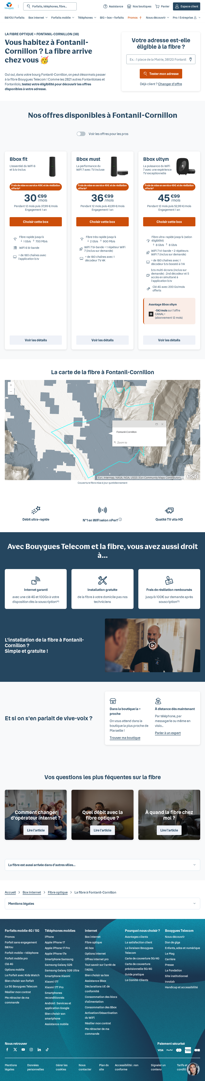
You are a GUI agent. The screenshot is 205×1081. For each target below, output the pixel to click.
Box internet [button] (36, 17)
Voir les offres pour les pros (108, 134)
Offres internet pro (97, 959)
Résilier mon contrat (18, 992)
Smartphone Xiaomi (57, 976)
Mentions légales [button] (21, 903)
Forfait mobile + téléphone (21, 952)
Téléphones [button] (85, 17)
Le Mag (169, 953)
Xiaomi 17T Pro (54, 987)
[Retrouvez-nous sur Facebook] (7, 1050)
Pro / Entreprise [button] (183, 17)
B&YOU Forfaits (14, 17)
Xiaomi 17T (51, 981)
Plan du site (104, 1067)
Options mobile (14, 969)
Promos (133, 17)
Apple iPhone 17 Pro (57, 948)
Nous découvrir (175, 936)
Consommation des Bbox (101, 1007)
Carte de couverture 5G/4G (142, 958)
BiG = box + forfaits (112, 17)
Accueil (10, 892)
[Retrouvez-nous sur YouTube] (23, 1050)
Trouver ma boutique (125, 737)
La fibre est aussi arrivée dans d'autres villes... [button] (41, 865)
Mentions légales (11, 1067)
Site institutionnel (176, 976)
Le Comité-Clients (136, 980)
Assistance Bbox (95, 980)
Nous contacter (85, 1067)
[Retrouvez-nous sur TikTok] (47, 1050)
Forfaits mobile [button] (61, 17)
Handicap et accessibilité (181, 987)
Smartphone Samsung (59, 959)
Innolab (170, 981)
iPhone (49, 936)
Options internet (95, 953)
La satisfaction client (138, 942)
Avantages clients (136, 936)
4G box (89, 948)
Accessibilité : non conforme (126, 1067)
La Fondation (173, 970)
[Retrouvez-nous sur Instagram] (31, 1050)
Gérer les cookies (61, 1067)
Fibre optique (58, 892)
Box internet (32, 892)
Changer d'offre (170, 84)
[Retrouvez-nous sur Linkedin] (39, 1050)
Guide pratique (134, 974)
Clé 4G (9, 964)
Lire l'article (36, 830)
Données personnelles (35, 1067)
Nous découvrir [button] (156, 17)
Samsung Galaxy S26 (58, 964)
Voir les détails (36, 340)
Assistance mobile (56, 1024)
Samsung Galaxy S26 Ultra (62, 970)
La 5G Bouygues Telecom (21, 986)
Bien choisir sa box (97, 975)
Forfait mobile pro (16, 958)
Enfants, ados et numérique (182, 948)
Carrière (170, 959)
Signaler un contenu (158, 1067)
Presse (169, 964)
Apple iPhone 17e (55, 953)
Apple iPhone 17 (55, 942)
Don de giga (172, 942)
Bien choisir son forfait (19, 980)
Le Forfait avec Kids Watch (22, 975)
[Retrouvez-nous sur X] (15, 1050)
